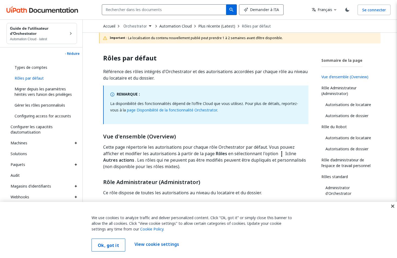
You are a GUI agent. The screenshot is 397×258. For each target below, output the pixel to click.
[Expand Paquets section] (75, 164)
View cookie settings (156, 244)
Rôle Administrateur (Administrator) (151, 182)
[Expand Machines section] (75, 143)
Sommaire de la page (341, 60)
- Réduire (72, 53)
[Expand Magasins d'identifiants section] (75, 186)
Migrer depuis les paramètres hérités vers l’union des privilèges (43, 91)
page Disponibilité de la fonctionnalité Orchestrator (172, 110)
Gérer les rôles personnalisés (40, 105)
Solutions (19, 154)
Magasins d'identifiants (31, 186)
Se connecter (374, 10)
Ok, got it (108, 245)
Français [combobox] (322, 9)
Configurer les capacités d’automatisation (32, 129)
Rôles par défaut (256, 26)
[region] (198, 230)
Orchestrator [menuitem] (135, 26)
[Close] (392, 206)
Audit (15, 175)
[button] (44, 78)
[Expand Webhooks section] (75, 197)
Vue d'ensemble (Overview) (139, 136)
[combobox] (165, 10)
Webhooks (20, 197)
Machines (19, 143)
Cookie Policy (151, 229)
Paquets (18, 164)
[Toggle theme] (347, 9)
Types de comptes (31, 67)
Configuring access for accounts (43, 116)
